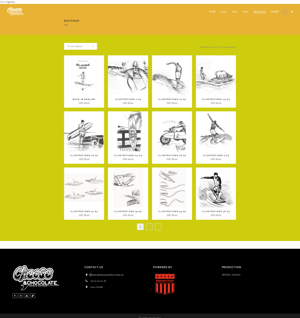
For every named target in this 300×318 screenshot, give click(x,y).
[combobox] (80, 46)
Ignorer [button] (11, 1)
